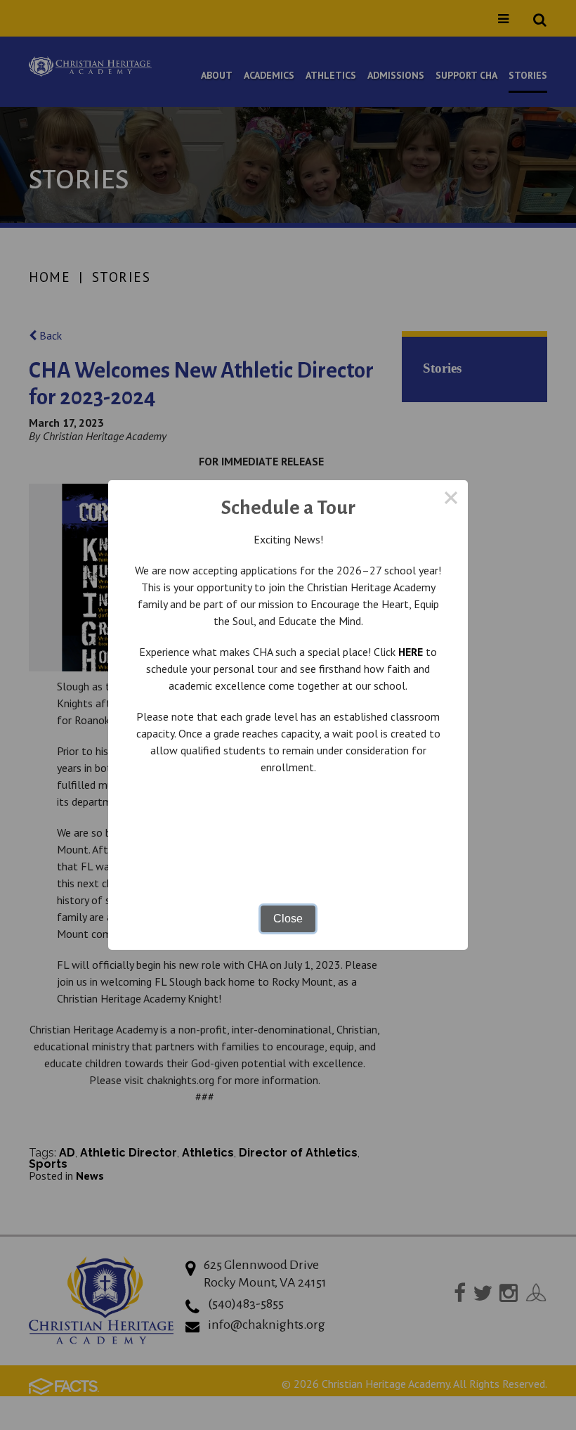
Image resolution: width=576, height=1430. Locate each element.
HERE (410, 652)
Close (288, 919)
